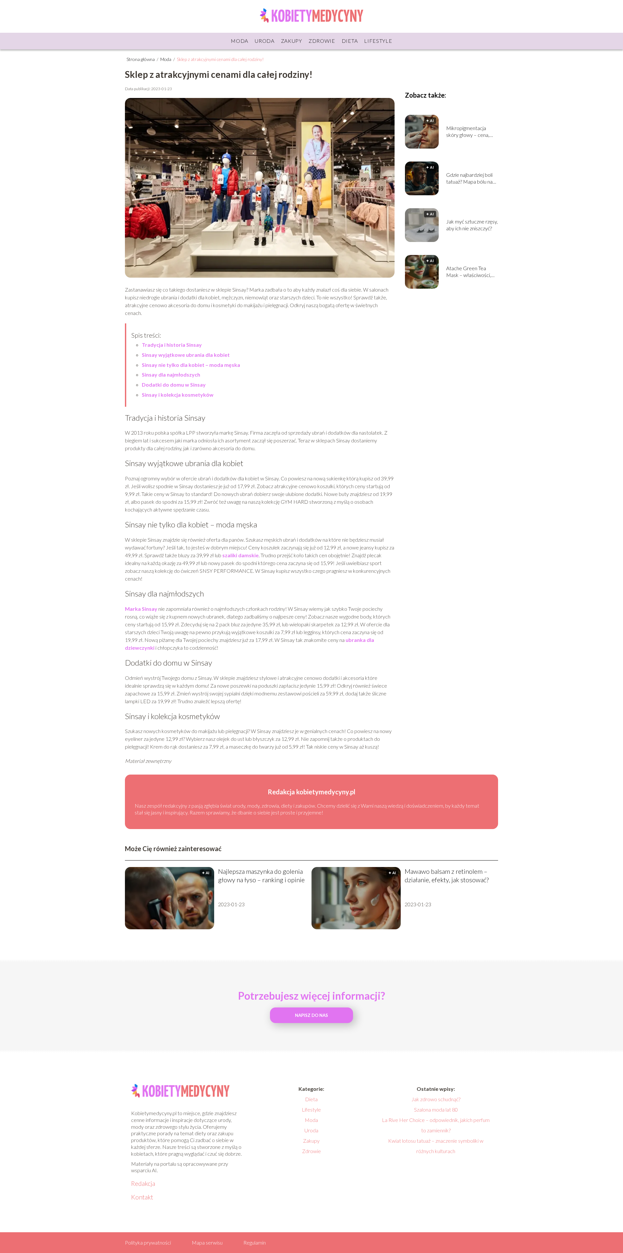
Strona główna (141, 59)
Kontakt (142, 1197)
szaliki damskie (240, 555)
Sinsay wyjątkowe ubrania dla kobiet (186, 355)
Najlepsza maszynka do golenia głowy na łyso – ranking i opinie (261, 875)
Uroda (265, 41)
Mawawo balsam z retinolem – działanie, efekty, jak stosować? (447, 875)
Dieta (350, 41)
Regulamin (254, 1242)
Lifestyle (378, 41)
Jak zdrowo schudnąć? (435, 1099)
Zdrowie (322, 41)
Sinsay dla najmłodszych (171, 374)
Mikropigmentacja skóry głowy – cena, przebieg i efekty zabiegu (467, 132)
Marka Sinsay (141, 609)
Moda (239, 41)
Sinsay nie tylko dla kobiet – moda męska (191, 365)
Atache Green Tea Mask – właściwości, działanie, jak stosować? (472, 272)
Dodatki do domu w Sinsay (174, 384)
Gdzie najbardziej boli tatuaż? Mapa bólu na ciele (469, 178)
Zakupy (291, 41)
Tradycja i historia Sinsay (172, 345)
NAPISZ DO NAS (311, 1015)
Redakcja (143, 1183)
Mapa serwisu (207, 1242)
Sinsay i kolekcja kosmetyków (178, 395)
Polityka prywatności (148, 1242)
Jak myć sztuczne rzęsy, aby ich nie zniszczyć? (472, 224)
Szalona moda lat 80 (436, 1109)
